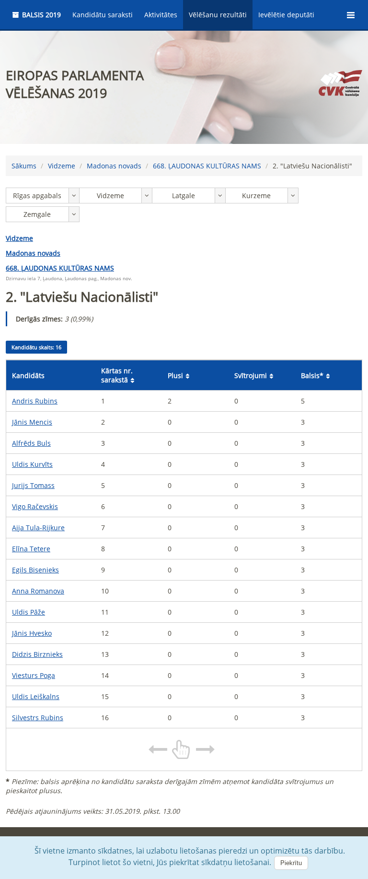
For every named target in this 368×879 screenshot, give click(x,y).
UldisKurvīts (32, 464)
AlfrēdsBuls (31, 443)
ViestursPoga (33, 675)
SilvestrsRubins (37, 717)
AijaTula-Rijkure (38, 527)
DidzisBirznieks (37, 654)
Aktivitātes (160, 14)
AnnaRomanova (38, 590)
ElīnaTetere (31, 548)
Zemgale (37, 214)
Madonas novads (114, 165)
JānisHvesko (32, 633)
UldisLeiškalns (35, 696)
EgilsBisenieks (35, 569)
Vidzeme (61, 165)
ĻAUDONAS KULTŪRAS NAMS (207, 165)
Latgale (183, 195)
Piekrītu (291, 863)
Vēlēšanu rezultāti (218, 14)
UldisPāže (28, 612)
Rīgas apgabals (37, 195)
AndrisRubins (35, 400)
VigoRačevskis (35, 506)
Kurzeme (256, 195)
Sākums (24, 165)
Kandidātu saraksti (102, 14)
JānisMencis (32, 422)
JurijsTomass (33, 485)
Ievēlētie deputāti (286, 14)
